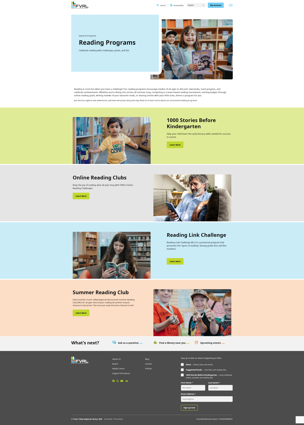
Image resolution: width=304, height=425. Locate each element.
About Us (116, 359)
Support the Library (121, 373)
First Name (186, 382)
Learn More (175, 145)
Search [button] (163, 5)
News (188, 364)
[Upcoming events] (214, 343)
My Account (215, 5)
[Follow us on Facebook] (113, 380)
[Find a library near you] (172, 343)
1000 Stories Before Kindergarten (201, 375)
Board (115, 364)
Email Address (187, 394)
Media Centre (118, 368)
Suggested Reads (194, 369)
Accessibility (108, 419)
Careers (148, 364)
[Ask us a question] (131, 343)
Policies (148, 368)
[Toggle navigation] (230, 5)
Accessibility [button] (178, 5)
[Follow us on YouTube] (121, 380)
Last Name (213, 382)
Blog (147, 359)
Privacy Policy (118, 419)
